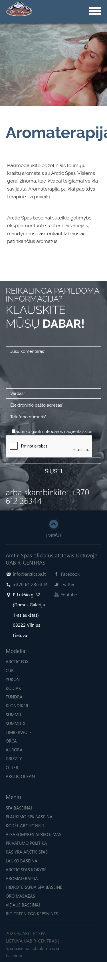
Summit (14, 714)
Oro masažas (20, 896)
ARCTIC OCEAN (20, 776)
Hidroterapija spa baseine (34, 887)
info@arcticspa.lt (29, 574)
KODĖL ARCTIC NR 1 (25, 825)
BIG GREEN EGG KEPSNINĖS (32, 914)
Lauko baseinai (22, 861)
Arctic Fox (17, 661)
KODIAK (13, 688)
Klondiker (17, 705)
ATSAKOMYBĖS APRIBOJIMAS (33, 834)
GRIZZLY (14, 758)
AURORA (14, 750)
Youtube (69, 594)
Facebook (70, 574)
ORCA (11, 741)
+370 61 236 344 (30, 584)
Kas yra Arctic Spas (27, 852)
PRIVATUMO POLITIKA (26, 843)
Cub (10, 670)
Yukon (13, 679)
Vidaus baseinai (23, 905)
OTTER (12, 767)
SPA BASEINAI (19, 808)
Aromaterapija (22, 878)
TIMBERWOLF (18, 732)
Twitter (67, 584)
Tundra (14, 697)
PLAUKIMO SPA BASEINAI (30, 817)
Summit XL (16, 723)
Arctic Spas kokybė (26, 869)
